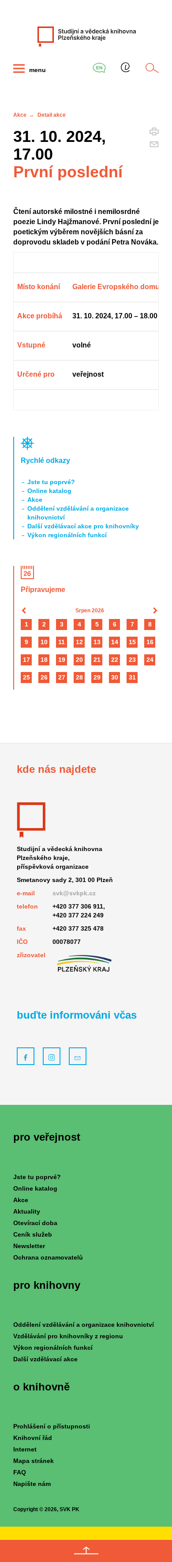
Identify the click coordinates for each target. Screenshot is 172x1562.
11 (61, 641)
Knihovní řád (32, 1437)
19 (61, 659)
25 (26, 677)
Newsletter (29, 1245)
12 (79, 641)
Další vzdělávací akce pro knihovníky (83, 526)
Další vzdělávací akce (45, 1359)
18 (44, 659)
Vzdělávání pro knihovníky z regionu (68, 1336)
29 (97, 677)
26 (44, 677)
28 (79, 677)
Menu (36, 69)
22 (114, 659)
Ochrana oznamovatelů (48, 1257)
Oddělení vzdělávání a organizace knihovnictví (78, 513)
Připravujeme (43, 589)
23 (132, 659)
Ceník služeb (32, 1234)
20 (79, 659)
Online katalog (49, 490)
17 (26, 659)
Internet (25, 1449)
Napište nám (32, 1483)
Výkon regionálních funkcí (67, 534)
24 (149, 659)
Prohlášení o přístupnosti (51, 1426)
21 (97, 659)
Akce (19, 115)
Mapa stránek (33, 1460)
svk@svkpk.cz (74, 893)
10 (44, 641)
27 (61, 677)
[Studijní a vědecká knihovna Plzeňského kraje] (86, 36)
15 (132, 641)
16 (149, 641)
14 (114, 641)
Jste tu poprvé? (51, 481)
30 (114, 677)
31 (132, 677)
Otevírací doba (35, 1222)
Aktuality (26, 1211)
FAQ (19, 1472)
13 (97, 641)
